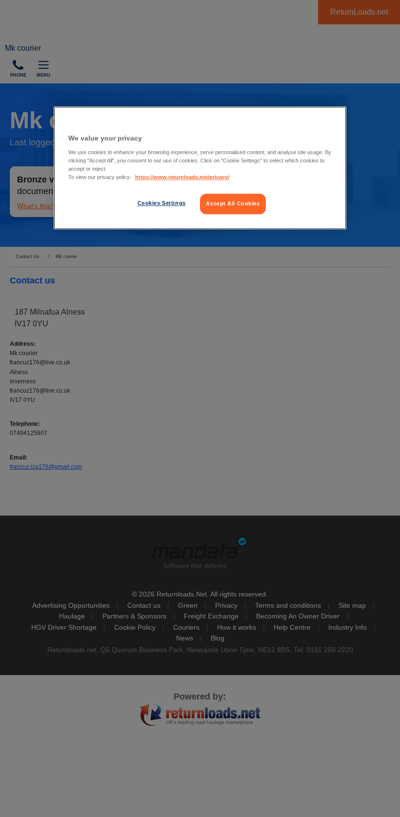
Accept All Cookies (233, 203)
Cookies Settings (162, 203)
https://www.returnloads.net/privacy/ (182, 177)
